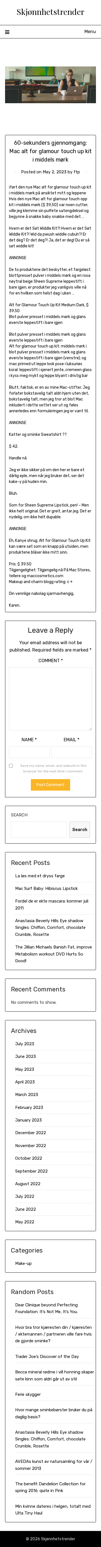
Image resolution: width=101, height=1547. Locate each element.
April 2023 (25, 1082)
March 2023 (26, 1094)
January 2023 (28, 1120)
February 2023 (29, 1107)
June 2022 (25, 1209)
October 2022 (28, 1158)
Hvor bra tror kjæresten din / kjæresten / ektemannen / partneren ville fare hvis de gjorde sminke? (53, 1334)
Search (19, 815)
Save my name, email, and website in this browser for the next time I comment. (53, 768)
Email (71, 739)
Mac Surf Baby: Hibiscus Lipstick (46, 888)
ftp (77, 171)
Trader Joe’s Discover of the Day (47, 1356)
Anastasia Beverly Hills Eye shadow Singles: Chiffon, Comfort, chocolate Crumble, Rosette (50, 927)
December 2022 (30, 1132)
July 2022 (24, 1196)
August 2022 (27, 1183)
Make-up (23, 1263)
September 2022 (31, 1171)
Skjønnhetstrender (50, 11)
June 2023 (25, 1056)
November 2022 (30, 1145)
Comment (50, 660)
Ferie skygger (28, 1394)
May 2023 (24, 1069)
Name (29, 739)
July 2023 (24, 1043)
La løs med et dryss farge (40, 875)
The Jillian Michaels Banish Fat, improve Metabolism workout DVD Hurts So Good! (53, 954)
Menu (90, 31)
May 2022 (24, 1221)
